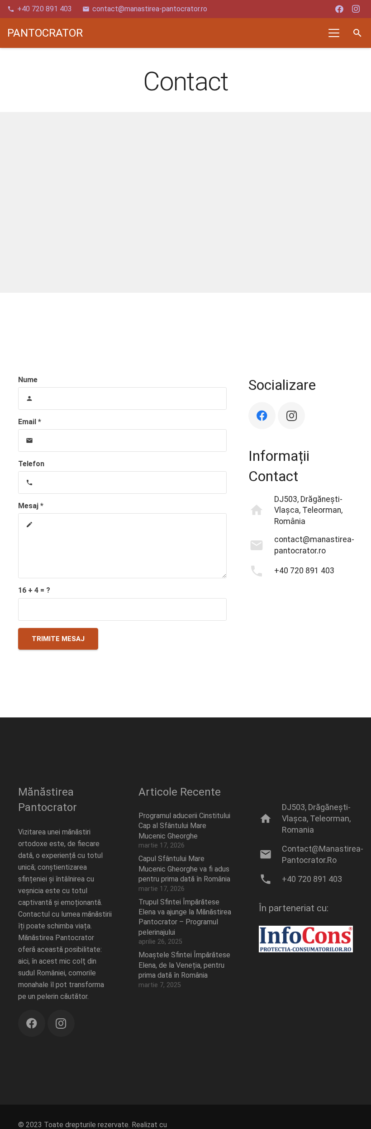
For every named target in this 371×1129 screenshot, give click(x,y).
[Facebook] (339, 9)
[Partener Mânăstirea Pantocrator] (306, 939)
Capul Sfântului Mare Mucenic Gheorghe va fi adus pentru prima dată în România (184, 868)
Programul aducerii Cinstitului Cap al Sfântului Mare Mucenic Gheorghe (184, 825)
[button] (334, 33)
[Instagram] (355, 9)
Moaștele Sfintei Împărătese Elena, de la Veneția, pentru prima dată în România (184, 965)
